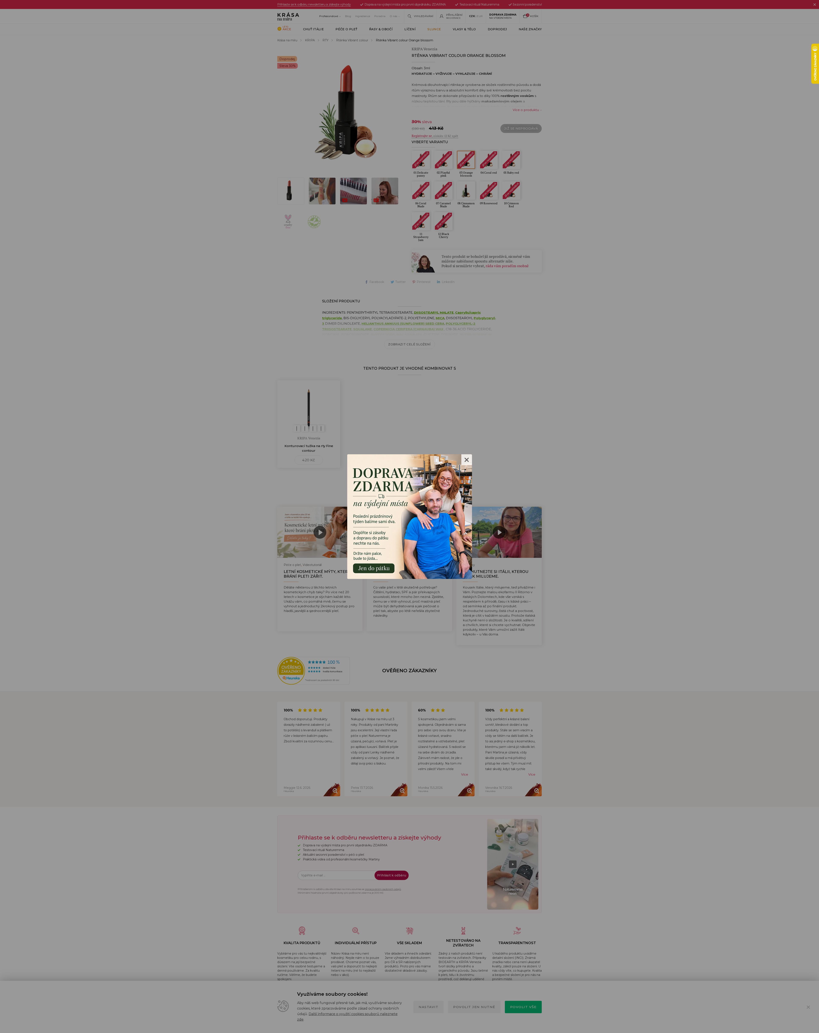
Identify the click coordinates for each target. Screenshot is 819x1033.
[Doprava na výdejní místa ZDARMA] (409, 516)
